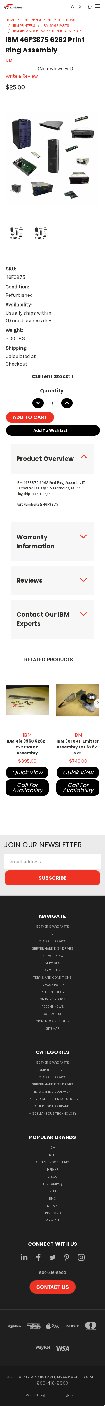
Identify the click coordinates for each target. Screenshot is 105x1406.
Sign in (42, 1021)
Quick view (27, 772)
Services (52, 963)
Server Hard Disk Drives (52, 948)
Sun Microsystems (52, 1162)
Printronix (52, 1213)
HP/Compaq (52, 1184)
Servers (52, 934)
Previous (6, 703)
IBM (52, 1148)
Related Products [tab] (48, 659)
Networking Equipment (52, 1092)
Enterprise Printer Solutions (52, 1099)
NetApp (52, 1206)
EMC (52, 1198)
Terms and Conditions (52, 977)
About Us (52, 970)
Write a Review (22, 76)
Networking (52, 956)
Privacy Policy (53, 985)
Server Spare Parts (52, 927)
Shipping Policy (52, 999)
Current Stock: (52, 376)
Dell (52, 1155)
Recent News (52, 1007)
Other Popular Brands (53, 1106)
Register (62, 1021)
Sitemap (52, 1028)
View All (52, 1220)
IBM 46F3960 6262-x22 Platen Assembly (27, 747)
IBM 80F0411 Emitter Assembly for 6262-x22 (78, 747)
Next (98, 703)
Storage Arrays (52, 941)
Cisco (53, 1177)
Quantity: (52, 390)
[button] (52, 1287)
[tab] (52, 459)
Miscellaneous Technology (52, 1113)
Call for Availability (27, 787)
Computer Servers (52, 1070)
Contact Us (52, 1014)
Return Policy (52, 992)
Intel (52, 1191)
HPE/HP (52, 1169)
